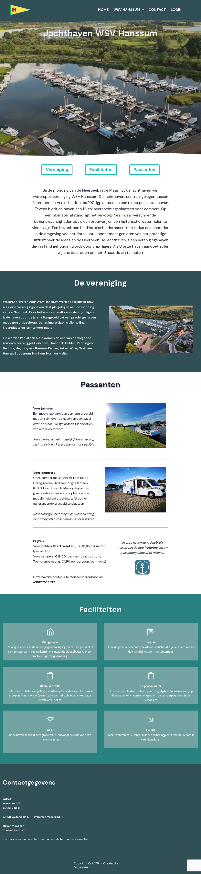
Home (103, 9)
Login (176, 9)
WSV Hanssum (126, 9)
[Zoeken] (189, 9)
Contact (157, 9)
